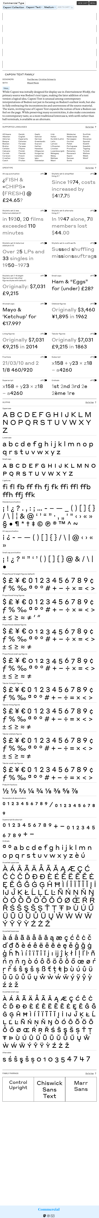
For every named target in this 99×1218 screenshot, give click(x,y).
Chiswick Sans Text (49, 1089)
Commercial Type (13, 2)
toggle (42, 7)
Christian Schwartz (47, 79)
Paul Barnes (32, 79)
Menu (93, 3)
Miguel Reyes (33, 83)
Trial (6, 88)
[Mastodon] (44, 1215)
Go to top (89, 127)
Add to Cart (64, 7)
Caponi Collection (13, 7)
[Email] (52, 1216)
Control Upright (18, 1084)
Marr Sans (81, 1085)
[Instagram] (48, 1216)
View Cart (83, 3)
